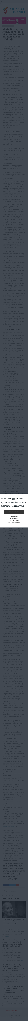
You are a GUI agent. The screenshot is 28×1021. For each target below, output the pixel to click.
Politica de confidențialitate (14, 522)
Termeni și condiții (14, 518)
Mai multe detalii (14, 516)
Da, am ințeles (14, 511)
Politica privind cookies (14, 520)
